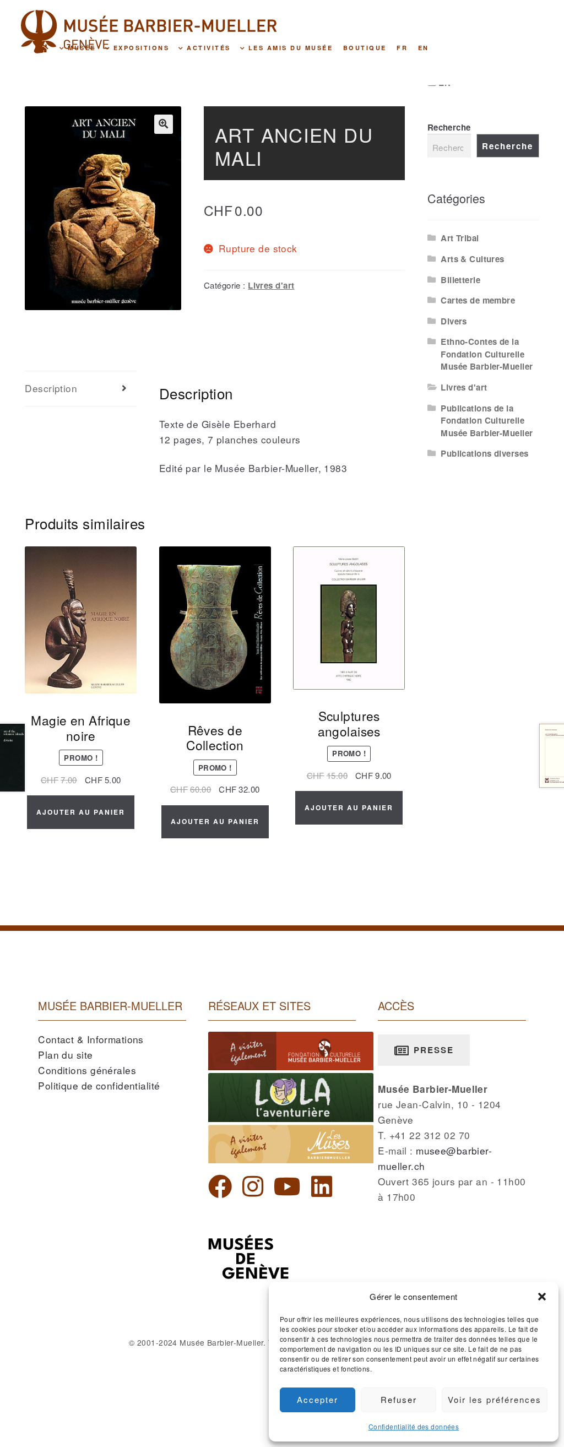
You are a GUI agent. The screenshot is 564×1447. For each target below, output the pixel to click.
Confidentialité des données (413, 1426)
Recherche (449, 127)
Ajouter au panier (80, 812)
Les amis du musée (289, 48)
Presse (432, 1050)
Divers (454, 321)
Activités (207, 48)
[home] (44, 47)
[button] (541, 1296)
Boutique (365, 48)
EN (423, 48)
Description (51, 388)
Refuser (399, 1399)
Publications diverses (484, 453)
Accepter (317, 1399)
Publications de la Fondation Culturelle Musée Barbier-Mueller (487, 420)
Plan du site (65, 1054)
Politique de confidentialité (99, 1085)
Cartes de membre (478, 300)
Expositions (139, 48)
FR (402, 48)
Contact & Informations (91, 1039)
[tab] (81, 389)
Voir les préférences (494, 1399)
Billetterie (460, 280)
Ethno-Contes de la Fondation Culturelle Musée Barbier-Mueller (487, 353)
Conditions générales (87, 1070)
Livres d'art (271, 285)
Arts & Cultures (473, 259)
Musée (80, 48)
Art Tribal (460, 238)
